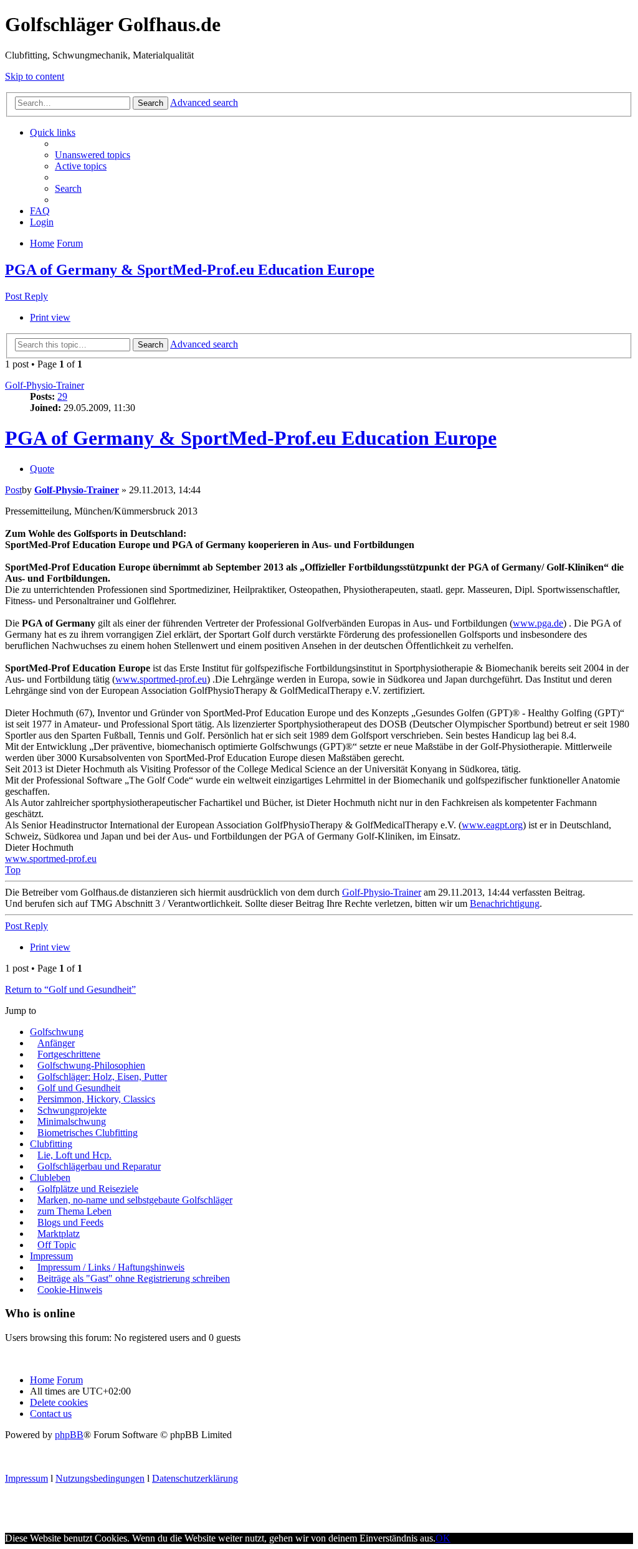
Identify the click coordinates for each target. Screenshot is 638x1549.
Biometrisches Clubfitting (87, 1132)
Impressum (51, 1256)
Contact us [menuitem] (51, 1413)
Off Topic (56, 1244)
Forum (70, 1380)
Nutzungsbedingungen (100, 1478)
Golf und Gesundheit (78, 1087)
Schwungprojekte (72, 1110)
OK (443, 1538)
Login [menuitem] (42, 222)
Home (42, 1380)
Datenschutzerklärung (195, 1478)
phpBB (69, 1434)
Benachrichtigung (505, 903)
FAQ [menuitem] (40, 211)
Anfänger (56, 1043)
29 (62, 396)
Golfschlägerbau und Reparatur (99, 1166)
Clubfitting (51, 1144)
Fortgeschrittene (68, 1054)
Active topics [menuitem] (81, 166)
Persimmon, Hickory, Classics (96, 1099)
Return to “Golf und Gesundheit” (70, 989)
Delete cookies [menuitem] (59, 1402)
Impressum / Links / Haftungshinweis (110, 1267)
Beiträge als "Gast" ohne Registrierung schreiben (133, 1278)
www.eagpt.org (492, 825)
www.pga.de (538, 623)
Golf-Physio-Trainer (44, 385)
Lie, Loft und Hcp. (74, 1155)
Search (150, 103)
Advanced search (204, 102)
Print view (50, 317)
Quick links (52, 132)
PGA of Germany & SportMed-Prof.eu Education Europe (189, 270)
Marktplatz (58, 1233)
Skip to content (34, 76)
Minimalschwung (71, 1121)
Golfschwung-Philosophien (91, 1065)
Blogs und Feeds (70, 1222)
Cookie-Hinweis (69, 1289)
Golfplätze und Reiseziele (87, 1188)
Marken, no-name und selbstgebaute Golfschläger (134, 1200)
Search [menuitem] (68, 188)
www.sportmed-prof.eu (161, 679)
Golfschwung (56, 1031)
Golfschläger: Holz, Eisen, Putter (102, 1076)
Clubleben (50, 1177)
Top (13, 870)
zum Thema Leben (74, 1211)
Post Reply (26, 296)
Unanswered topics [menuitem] (92, 154)
